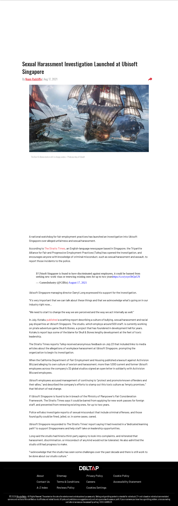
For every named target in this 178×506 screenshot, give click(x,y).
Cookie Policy (121, 475)
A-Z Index (42, 487)
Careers (90, 481)
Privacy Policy (94, 475)
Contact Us (43, 481)
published (52, 319)
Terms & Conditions (68, 481)
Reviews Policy (65, 487)
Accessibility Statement (127, 481)
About (40, 475)
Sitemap (62, 475)
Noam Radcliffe (33, 79)
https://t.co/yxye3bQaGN (126, 276)
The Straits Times (54, 248)
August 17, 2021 (77, 282)
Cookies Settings (96, 487)
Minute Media (21, 496)
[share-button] (150, 79)
